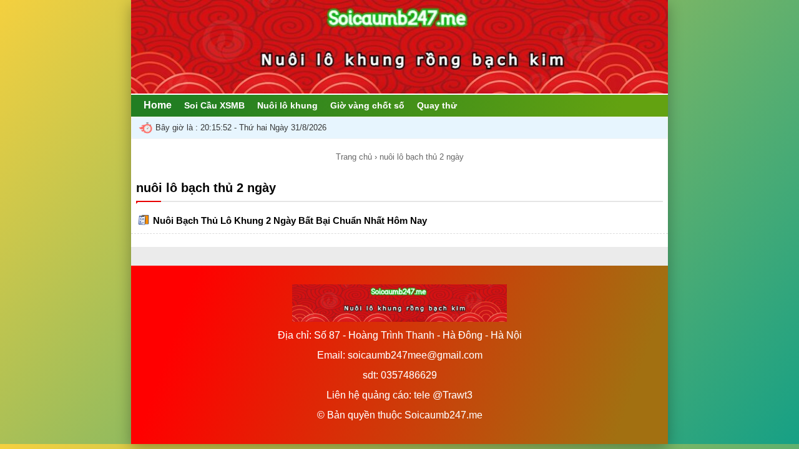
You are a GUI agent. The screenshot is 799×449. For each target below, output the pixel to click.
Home (158, 105)
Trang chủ (354, 157)
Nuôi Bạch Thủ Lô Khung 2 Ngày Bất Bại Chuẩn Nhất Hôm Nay (290, 220)
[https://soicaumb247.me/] (399, 90)
